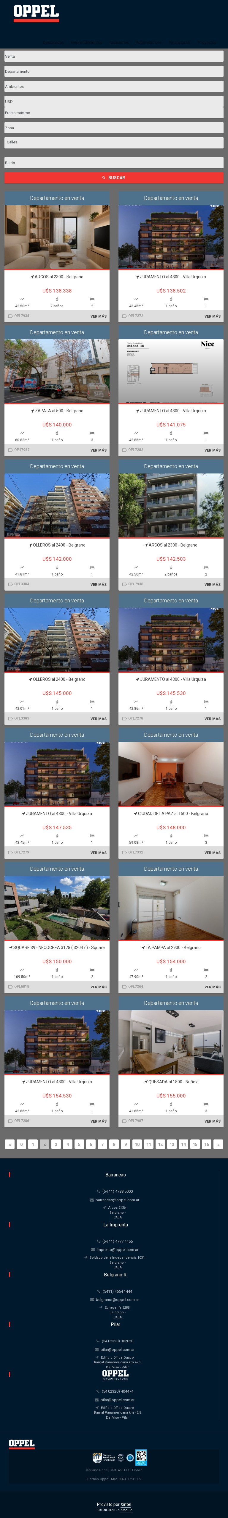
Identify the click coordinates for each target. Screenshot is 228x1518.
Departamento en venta (57, 198)
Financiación (180, 42)
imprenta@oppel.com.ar (117, 1249)
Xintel (126, 1504)
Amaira (127, 1510)
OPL (18, 316)
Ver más (99, 316)
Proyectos (207, 42)
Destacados (53, 42)
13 (172, 1144)
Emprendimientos (86, 42)
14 (183, 1144)
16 (206, 1144)
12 (160, 1144)
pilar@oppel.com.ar (117, 1349)
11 (148, 1144)
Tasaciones (119, 42)
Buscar (113, 177)
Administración (149, 42)
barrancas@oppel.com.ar (117, 1200)
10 (137, 1144)
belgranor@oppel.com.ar (117, 1299)
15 (195, 1144)
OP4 (18, 450)
